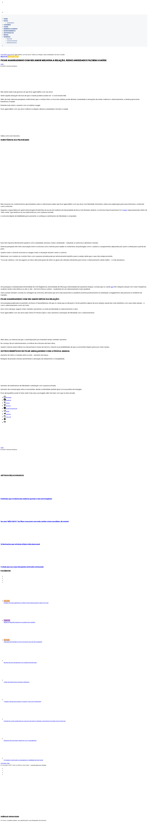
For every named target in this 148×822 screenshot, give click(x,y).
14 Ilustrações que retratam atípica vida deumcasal (20, 544)
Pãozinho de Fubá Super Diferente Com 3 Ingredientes (20, 740)
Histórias (9, 39)
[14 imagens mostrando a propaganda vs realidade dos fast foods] (19, 758)
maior (125, 210)
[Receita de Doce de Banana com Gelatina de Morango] (19, 661)
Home (6, 19)
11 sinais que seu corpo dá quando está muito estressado (22, 567)
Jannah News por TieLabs (38, 765)
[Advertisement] (74, 78)
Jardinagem (10, 23)
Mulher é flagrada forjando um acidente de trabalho (19, 622)
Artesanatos (9, 33)
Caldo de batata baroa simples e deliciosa (16, 682)
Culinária (7, 25)
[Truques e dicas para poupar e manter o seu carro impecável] (19, 700)
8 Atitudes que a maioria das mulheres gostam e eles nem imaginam (26, 499)
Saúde (6, 27)
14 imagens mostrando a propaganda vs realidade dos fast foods (23, 760)
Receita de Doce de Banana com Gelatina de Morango (20, 662)
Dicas (6, 21)
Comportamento (12, 41)
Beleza (6, 35)
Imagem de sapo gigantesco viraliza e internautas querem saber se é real (26, 603)
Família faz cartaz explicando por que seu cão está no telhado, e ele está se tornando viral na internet (35, 721)
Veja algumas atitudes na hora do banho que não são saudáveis (23, 642)
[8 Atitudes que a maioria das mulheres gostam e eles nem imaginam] (16, 495)
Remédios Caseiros (10, 29)
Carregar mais (5, 763)
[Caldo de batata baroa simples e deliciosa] (19, 680)
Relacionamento (12, 42)
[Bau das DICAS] (16, 9)
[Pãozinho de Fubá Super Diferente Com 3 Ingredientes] (19, 739)
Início (2, 55)
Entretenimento (10, 31)
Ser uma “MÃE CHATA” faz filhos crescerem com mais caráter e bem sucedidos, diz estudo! (35, 521)
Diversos (7, 37)
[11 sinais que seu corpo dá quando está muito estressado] (16, 563)
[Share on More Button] (5, 420)
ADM (2, 64)
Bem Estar (7, 55)
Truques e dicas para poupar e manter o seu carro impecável (22, 701)
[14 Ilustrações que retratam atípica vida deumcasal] (16, 541)
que (112, 287)
